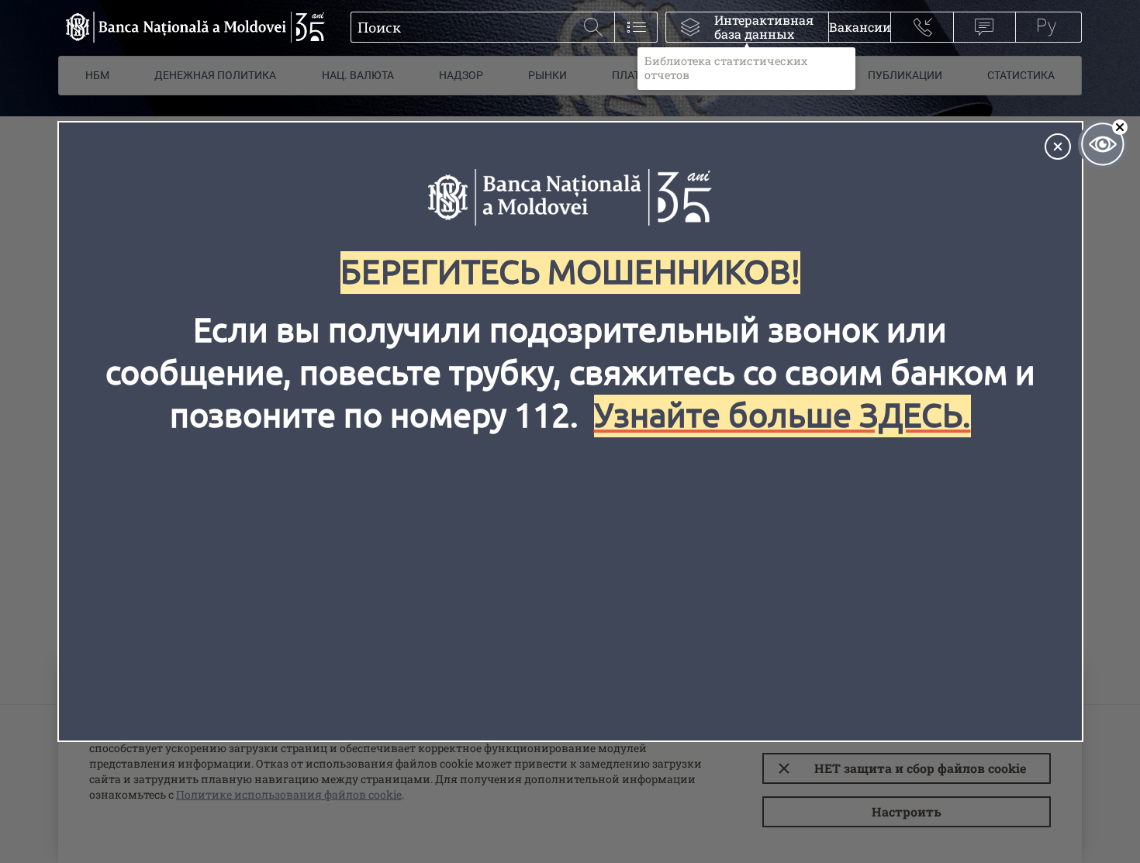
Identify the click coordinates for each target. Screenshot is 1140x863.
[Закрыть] (1058, 146)
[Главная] (191, 27)
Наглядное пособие (1103, 144)
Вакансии (859, 27)
